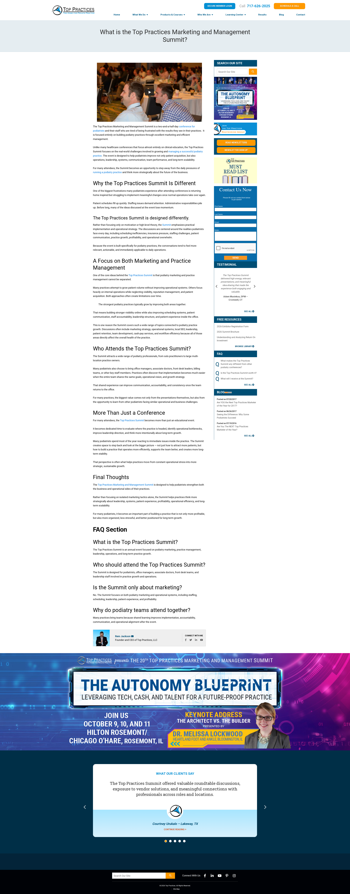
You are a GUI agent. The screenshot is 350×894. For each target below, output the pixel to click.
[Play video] (149, 92)
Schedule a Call (289, 6)
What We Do (139, 14)
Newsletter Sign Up (236, 150)
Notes (217, 230)
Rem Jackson (122, 636)
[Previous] (217, 286)
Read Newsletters (236, 142)
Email (217, 222)
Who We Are (204, 14)
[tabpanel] (175, 807)
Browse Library (243, 346)
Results (262, 14)
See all (248, 311)
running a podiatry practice (107, 172)
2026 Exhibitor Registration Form (233, 326)
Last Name (219, 214)
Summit (166, 224)
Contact (300, 14)
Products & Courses (172, 14)
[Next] (254, 286)
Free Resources (229, 319)
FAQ (219, 354)
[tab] (165, 841)
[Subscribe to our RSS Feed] (228, 392)
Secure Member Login (219, 6)
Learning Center (235, 14)
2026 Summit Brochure (228, 332)
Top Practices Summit (140, 275)
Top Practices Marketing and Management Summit (125, 484)
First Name (219, 206)
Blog (281, 14)
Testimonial (227, 264)
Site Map (176, 889)
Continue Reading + (175, 829)
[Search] (253, 72)
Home (117, 14)
